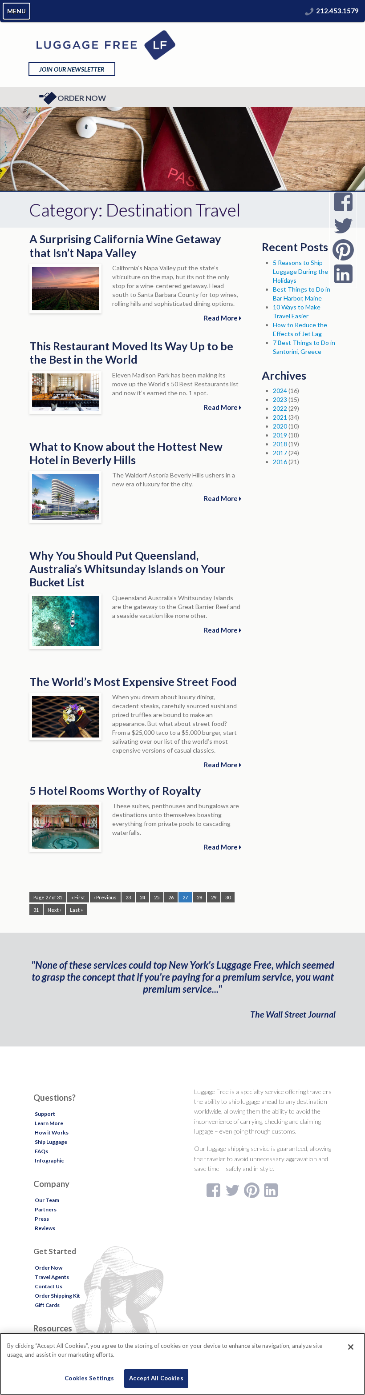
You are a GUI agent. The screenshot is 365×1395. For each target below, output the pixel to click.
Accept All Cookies (156, 1378)
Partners (46, 1209)
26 (171, 897)
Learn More (49, 1123)
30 (228, 897)
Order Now (81, 98)
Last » (76, 910)
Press (42, 1218)
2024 (280, 390)
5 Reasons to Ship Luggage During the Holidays (300, 271)
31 (36, 910)
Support (45, 1113)
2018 (280, 444)
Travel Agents (52, 1277)
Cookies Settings (89, 1378)
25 (156, 897)
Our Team (47, 1200)
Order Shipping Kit (57, 1295)
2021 (280, 417)
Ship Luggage (51, 1141)
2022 (280, 408)
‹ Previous (105, 897)
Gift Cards (47, 1305)
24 (142, 897)
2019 (280, 435)
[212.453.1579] (309, 11)
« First (78, 897)
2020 (280, 426)
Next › (54, 910)
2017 (280, 453)
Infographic (49, 1160)
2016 (280, 461)
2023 (280, 399)
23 (128, 897)
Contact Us (48, 1286)
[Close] (351, 1347)
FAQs (41, 1151)
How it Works (52, 1132)
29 (213, 897)
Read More (221, 318)
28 (199, 897)
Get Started (54, 1251)
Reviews (45, 1228)
